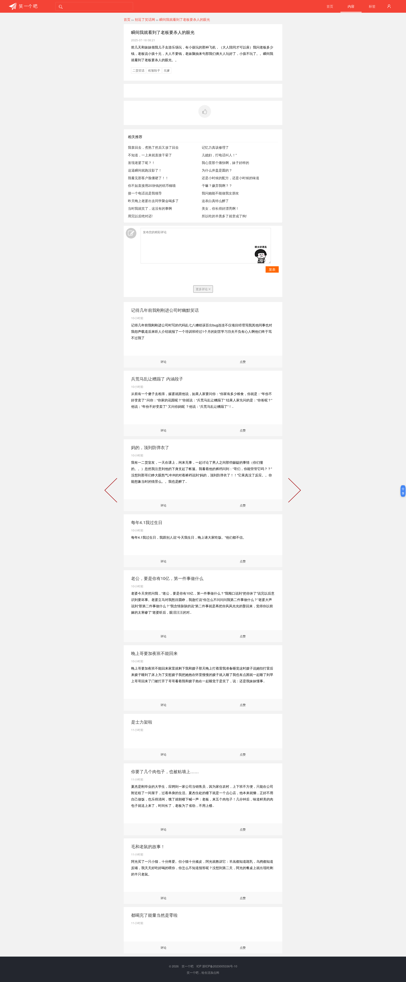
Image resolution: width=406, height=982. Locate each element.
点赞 (243, 361)
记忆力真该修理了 (215, 147)
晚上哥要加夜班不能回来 (154, 653)
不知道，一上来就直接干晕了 (150, 155)
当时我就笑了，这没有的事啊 (150, 208)
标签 (372, 6)
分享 (403, 491)
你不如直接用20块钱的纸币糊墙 (152, 185)
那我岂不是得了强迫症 (293, 491)
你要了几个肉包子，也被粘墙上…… (165, 771)
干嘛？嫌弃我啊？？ (217, 185)
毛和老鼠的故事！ (148, 846)
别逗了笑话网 (145, 19)
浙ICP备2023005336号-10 (219, 966)
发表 (272, 269)
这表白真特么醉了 (215, 200)
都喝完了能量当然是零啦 (154, 915)
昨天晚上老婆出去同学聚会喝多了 (153, 200)
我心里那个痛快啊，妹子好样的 (225, 162)
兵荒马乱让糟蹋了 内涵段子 (157, 379)
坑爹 (167, 70)
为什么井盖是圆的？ (217, 170)
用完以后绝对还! (140, 216)
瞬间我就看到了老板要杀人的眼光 (184, 19)
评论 (163, 361)
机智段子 (154, 70)
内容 (351, 6)
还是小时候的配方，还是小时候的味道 (230, 177)
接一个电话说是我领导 (145, 193)
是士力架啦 (141, 722)
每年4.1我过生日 (146, 522)
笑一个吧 (187, 966)
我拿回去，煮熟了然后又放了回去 (153, 147)
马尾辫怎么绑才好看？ (111, 491)
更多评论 (202, 289)
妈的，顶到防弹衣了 (150, 447)
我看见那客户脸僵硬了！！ (148, 177)
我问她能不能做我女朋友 (220, 193)
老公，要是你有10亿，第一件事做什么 (167, 578)
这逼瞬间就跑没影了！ (145, 170)
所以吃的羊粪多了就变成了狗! (224, 216)
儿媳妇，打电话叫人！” (219, 155)
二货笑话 (138, 70)
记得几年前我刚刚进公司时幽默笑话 (165, 310)
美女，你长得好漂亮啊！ (220, 208)
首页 (329, 6)
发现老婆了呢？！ (141, 162)
